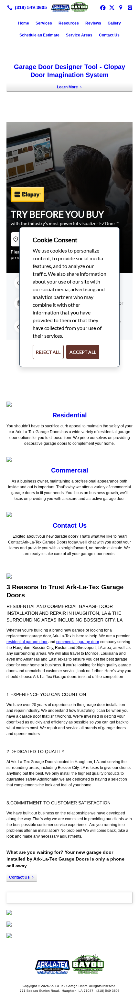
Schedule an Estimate (39, 35)
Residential (69, 415)
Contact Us (109, 35)
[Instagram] (129, 7)
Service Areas (79, 35)
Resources (69, 23)
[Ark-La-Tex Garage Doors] (69, 7)
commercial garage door (77, 642)
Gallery (114, 23)
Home (23, 23)
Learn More (67, 87)
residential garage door (27, 642)
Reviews (93, 23)
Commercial (69, 470)
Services (44, 23)
